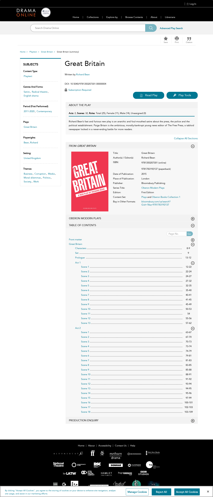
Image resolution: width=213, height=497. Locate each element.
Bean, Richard (31, 142)
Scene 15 (85, 397)
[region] (106, 491)
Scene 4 (85, 280)
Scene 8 (85, 299)
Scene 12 (85, 318)
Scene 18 (85, 411)
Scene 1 (85, 266)
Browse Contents (134, 17)
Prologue (80, 257)
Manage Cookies (137, 491)
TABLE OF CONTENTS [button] (82, 225)
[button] (177, 40)
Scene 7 (85, 295)
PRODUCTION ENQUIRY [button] (83, 420)
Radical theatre (39, 91)
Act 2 (78, 328)
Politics (46, 177)
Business (28, 173)
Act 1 (78, 262)
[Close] (208, 491)
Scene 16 (85, 402)
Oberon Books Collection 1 (166, 197)
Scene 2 (85, 271)
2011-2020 (29, 111)
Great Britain (47, 52)
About (154, 17)
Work (36, 181)
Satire (27, 91)
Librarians (170, 17)
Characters (80, 248)
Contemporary (44, 111)
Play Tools (185, 95)
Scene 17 (85, 407)
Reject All (161, 491)
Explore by (112, 17)
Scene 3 (85, 276)
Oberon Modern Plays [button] (85, 218)
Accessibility (104, 445)
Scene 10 (85, 309)
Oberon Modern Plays (152, 187)
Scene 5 (85, 285)
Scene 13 (85, 323)
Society (27, 181)
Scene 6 (85, 290)
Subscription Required (79, 90)
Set (76, 253)
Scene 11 (85, 313)
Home (76, 17)
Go (189, 233)
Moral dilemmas (32, 177)
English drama (31, 95)
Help (132, 445)
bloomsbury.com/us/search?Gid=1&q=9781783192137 (155, 203)
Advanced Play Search (171, 28)
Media (51, 173)
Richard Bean (83, 74)
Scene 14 (85, 393)
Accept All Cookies (187, 491)
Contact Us (120, 445)
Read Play (151, 95)
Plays (144, 197)
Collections (93, 17)
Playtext (33, 52)
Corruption (40, 173)
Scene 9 (85, 304)
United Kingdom (32, 158)
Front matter (75, 239)
